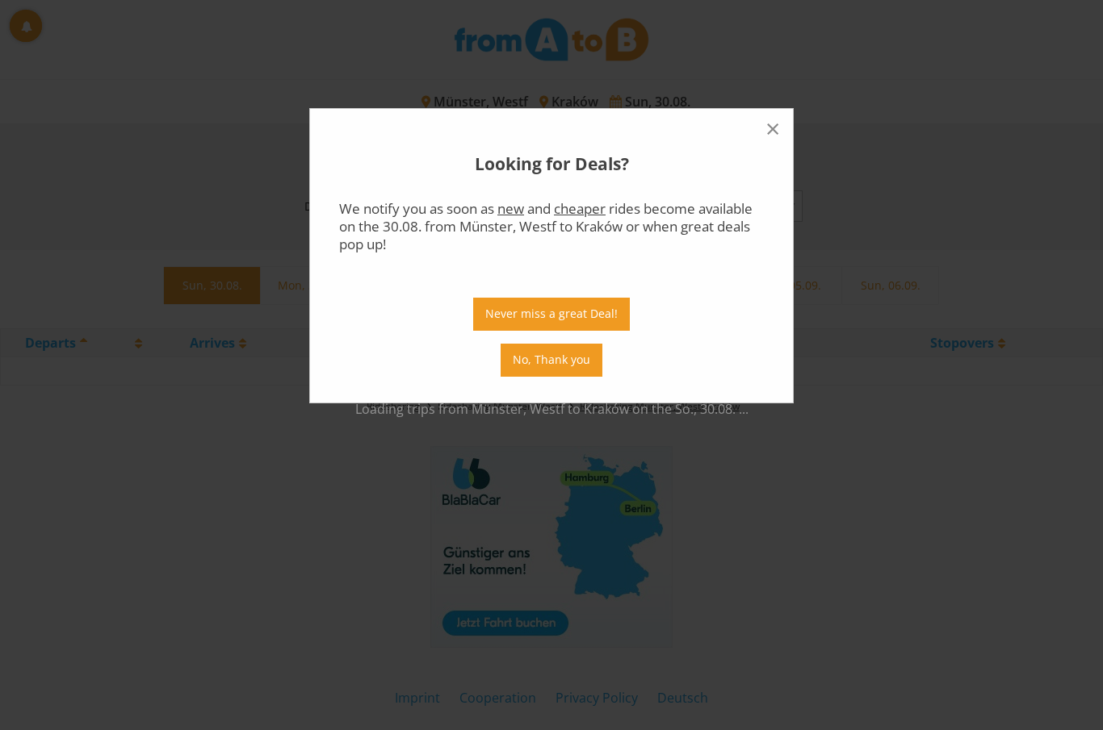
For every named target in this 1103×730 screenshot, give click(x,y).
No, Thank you (551, 359)
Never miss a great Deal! (551, 313)
